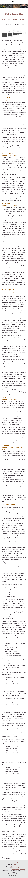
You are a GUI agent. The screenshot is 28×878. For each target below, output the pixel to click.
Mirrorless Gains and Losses (10, 17)
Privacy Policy (15, 869)
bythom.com (15, 864)
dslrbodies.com (21, 863)
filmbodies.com (15, 867)
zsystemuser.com (14, 866)
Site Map (22, 869)
